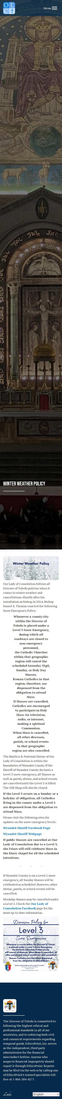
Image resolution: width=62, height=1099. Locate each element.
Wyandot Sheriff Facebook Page (26, 828)
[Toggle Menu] (54, 8)
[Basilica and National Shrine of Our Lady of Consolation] (9, 8)
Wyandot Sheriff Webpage (22, 834)
